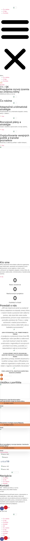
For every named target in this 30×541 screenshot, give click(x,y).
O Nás (5, 11)
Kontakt (5, 524)
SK (4, 86)
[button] (15, 45)
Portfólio (5, 13)
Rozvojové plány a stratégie (10, 123)
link (7, 3)
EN (4, 526)
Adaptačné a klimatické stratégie (13, 108)
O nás (4, 520)
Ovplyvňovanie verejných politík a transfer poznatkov (14, 138)
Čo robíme (6, 9)
